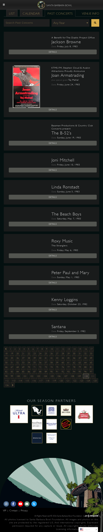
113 (13, 380)
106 (59, 376)
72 (40, 367)
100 (18, 376)
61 (68, 362)
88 (40, 371)
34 (6, 358)
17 (91, 349)
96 (85, 371)
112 (7, 380)
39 (34, 358)
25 (46, 353)
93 (68, 371)
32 (85, 353)
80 (85, 367)
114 (20, 380)
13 (69, 349)
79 (80, 367)
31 (80, 353)
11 (57, 349)
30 (74, 353)
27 (57, 353)
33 (91, 353)
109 (79, 376)
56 (40, 362)
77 (68, 367)
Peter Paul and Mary (70, 272)
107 (65, 376)
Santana (59, 326)
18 (6, 353)
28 (63, 353)
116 (34, 380)
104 (45, 376)
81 (91, 367)
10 (52, 349)
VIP (5, 510)
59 (57, 362)
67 (12, 367)
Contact (13, 510)
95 (80, 371)
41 (46, 358)
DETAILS (53, 52)
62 (74, 362)
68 (17, 367)
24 (40, 353)
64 (85, 362)
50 (6, 362)
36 (17, 358)
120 (61, 380)
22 (29, 353)
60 (63, 362)
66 (6, 367)
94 (74, 371)
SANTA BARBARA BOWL (59, 5)
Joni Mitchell (63, 160)
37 (23, 358)
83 (12, 371)
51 (12, 362)
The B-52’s (61, 132)
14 (74, 349)
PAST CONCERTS (60, 13)
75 (57, 367)
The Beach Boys (66, 213)
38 (29, 358)
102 (31, 376)
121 (68, 380)
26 (51, 353)
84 (17, 371)
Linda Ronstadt (65, 186)
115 (27, 380)
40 (40, 358)
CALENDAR (31, 13)
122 (74, 380)
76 (63, 367)
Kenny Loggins (65, 299)
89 (46, 371)
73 (46, 367)
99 (12, 376)
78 (74, 367)
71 (34, 367)
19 (12, 353)
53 (23, 362)
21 (23, 353)
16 (86, 349)
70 (29, 367)
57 (46, 362)
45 (68, 358)
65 (91, 362)
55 (34, 362)
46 (74, 358)
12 (63, 349)
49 (91, 358)
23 (34, 353)
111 (92, 376)
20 (17, 353)
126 (7, 385)
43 (57, 358)
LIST (12, 13)
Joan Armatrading (68, 75)
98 (6, 376)
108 (72, 376)
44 (63, 358)
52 (17, 362)
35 (12, 358)
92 (63, 371)
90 (51, 371)
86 (29, 371)
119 (54, 380)
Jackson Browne (66, 41)
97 (91, 371)
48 (85, 358)
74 (51, 367)
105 (52, 376)
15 (80, 349)
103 (38, 376)
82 (6, 371)
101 (25, 376)
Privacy (24, 510)
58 (51, 362)
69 (23, 367)
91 (57, 371)
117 (40, 380)
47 (80, 358)
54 (29, 362)
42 (51, 358)
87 (34, 371)
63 (80, 362)
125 (95, 380)
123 (81, 380)
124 (88, 380)
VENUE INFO (90, 13)
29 (68, 353)
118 (47, 380)
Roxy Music (62, 240)
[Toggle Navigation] (4, 4)
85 (23, 371)
